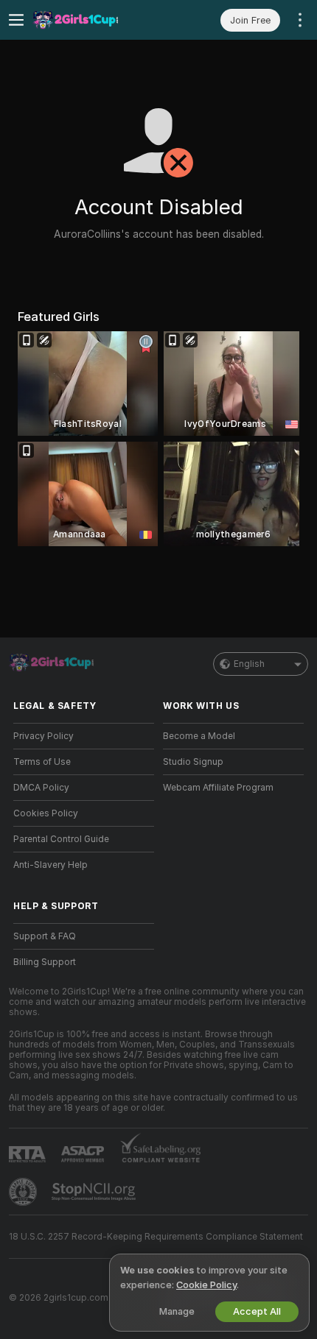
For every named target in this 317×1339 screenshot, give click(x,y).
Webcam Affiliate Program (218, 787)
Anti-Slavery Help (50, 865)
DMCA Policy (41, 787)
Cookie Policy (206, 1284)
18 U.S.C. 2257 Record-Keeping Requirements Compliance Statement (156, 1237)
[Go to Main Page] (95, 19)
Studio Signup (193, 762)
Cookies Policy (45, 813)
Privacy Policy (43, 736)
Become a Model (199, 736)
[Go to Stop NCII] (95, 1192)
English (249, 664)
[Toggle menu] (16, 20)
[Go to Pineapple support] (24, 1192)
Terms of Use (42, 762)
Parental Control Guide (61, 839)
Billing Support (44, 962)
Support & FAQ (44, 936)
